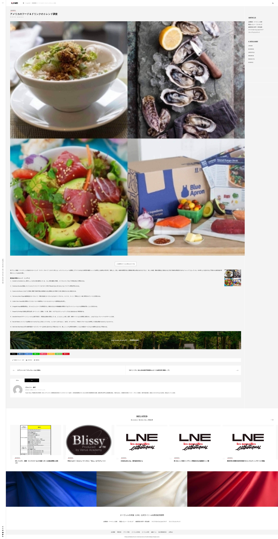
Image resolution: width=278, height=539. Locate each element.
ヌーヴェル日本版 (136, 532)
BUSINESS (30, 360)
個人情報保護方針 (162, 532)
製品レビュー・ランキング (255, 24)
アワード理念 (126, 532)
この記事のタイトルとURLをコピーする (125, 264)
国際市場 (37, 360)
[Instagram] (2, 526)
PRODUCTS (251, 59)
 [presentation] (272, 419)
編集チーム (153, 532)
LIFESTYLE (251, 52)
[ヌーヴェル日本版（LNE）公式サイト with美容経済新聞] (14, 3)
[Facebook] (2, 530)
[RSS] (2, 536)
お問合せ (171, 532)
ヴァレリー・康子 (20, 360)
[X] (2, 528)
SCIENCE (250, 62)
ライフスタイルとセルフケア (255, 29)
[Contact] (2, 534)
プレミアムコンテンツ (254, 32)
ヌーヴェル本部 (145, 532)
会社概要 (113, 532)
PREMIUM (251, 55)
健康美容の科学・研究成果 (255, 27)
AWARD (250, 45)
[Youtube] (2, 532)
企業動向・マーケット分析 (255, 21)
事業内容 (119, 532)
